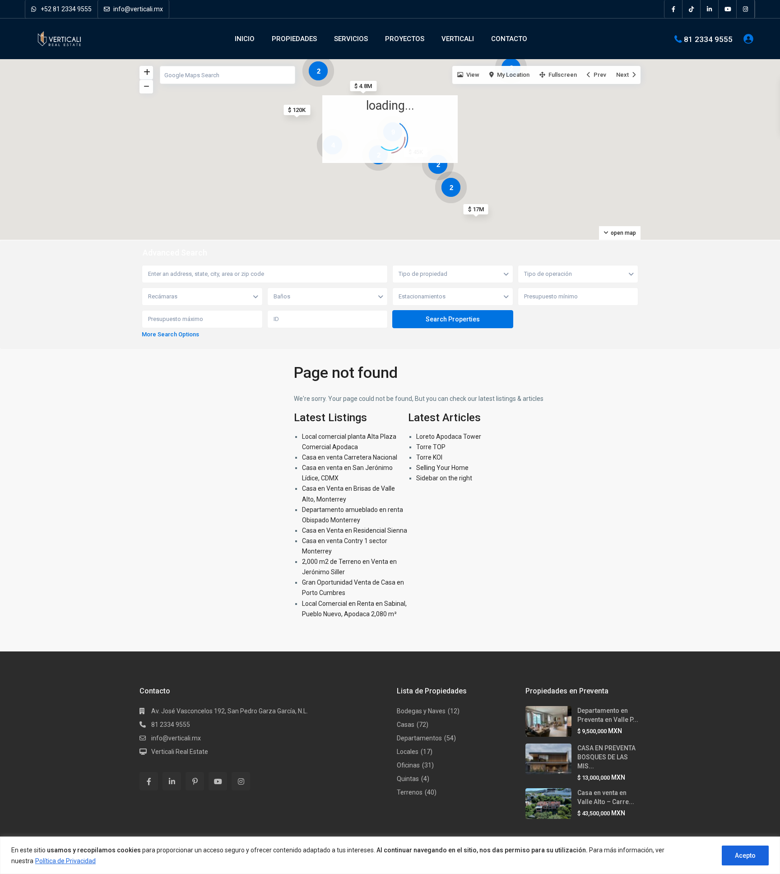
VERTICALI (457, 39)
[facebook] (673, 9)
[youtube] (728, 9)
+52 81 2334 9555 (65, 9)
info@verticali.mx (137, 9)
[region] (390, 855)
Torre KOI (429, 457)
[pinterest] (195, 781)
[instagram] (746, 9)
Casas (405, 724)
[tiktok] (691, 9)
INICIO (245, 39)
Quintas (408, 778)
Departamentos (419, 738)
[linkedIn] (710, 9)
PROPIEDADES (294, 39)
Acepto (745, 855)
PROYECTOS (404, 39)
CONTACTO (509, 39)
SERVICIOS (351, 39)
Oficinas (408, 765)
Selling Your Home (442, 467)
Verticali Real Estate (179, 751)
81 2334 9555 (708, 38)
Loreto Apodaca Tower (448, 436)
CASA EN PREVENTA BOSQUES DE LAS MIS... (606, 757)
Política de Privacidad (65, 861)
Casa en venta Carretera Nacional (349, 457)
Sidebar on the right (444, 478)
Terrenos (409, 792)
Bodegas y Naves (421, 711)
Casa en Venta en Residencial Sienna (354, 530)
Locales (407, 751)
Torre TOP (431, 447)
